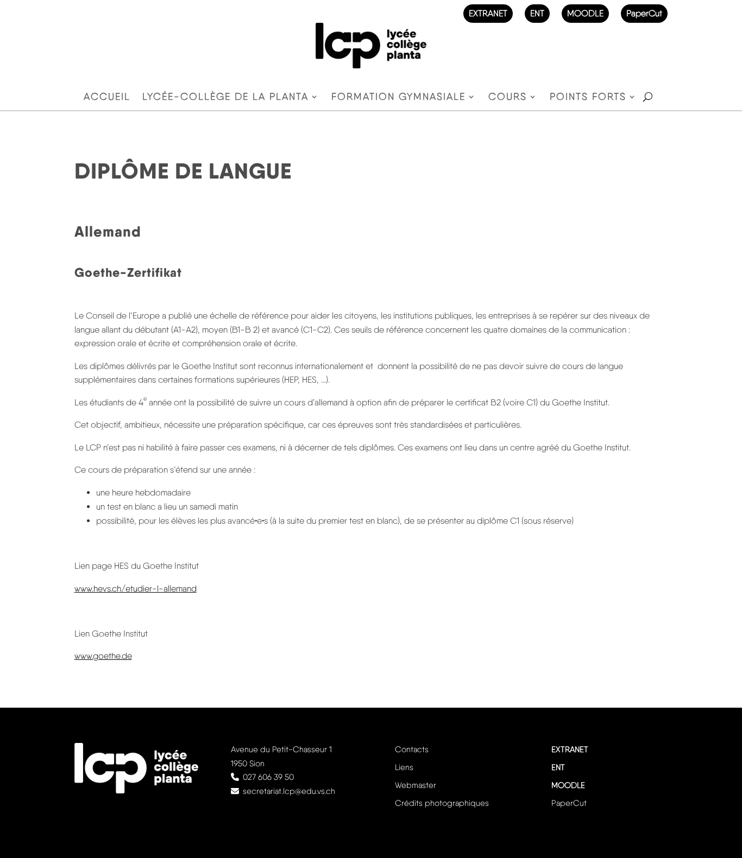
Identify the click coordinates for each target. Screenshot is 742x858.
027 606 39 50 (268, 777)
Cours (507, 97)
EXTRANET (488, 13)
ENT (537, 13)
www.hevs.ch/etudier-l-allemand (135, 588)
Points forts (588, 97)
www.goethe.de (103, 656)
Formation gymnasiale (398, 97)
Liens (404, 767)
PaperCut (644, 13)
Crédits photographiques (442, 803)
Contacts (412, 749)
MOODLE (585, 13)
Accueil (107, 97)
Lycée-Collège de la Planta (225, 97)
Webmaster (415, 785)
